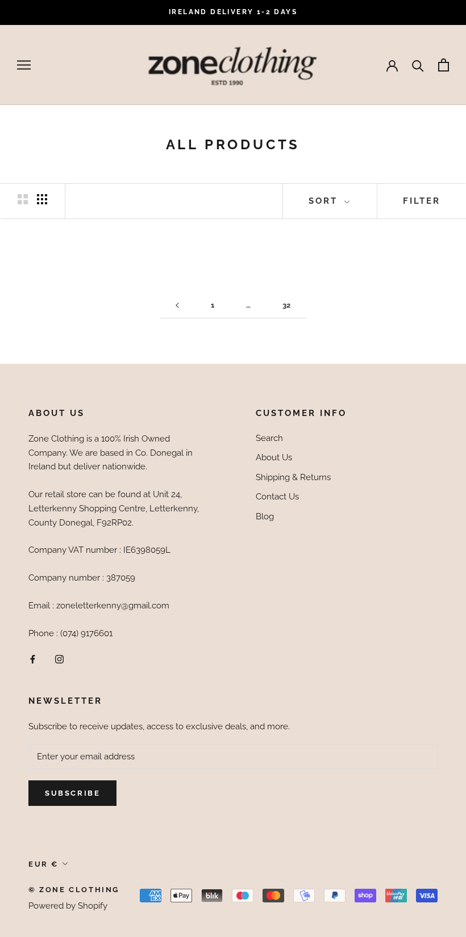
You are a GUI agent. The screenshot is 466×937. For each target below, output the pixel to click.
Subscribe (72, 793)
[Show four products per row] (42, 199)
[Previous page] (177, 305)
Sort (325, 201)
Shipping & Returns (293, 477)
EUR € (43, 864)
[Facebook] (32, 659)
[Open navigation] (24, 65)
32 (286, 305)
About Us (274, 457)
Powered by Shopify (67, 906)
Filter (421, 201)
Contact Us (277, 496)
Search (269, 438)
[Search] (418, 65)
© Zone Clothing (73, 889)
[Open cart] (443, 65)
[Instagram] (59, 659)
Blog (265, 516)
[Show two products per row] (23, 199)
